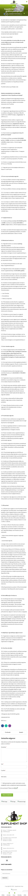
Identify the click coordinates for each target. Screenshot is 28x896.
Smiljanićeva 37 (10, 843)
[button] (7, 860)
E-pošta (3, 770)
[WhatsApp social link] (6, 725)
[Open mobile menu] (2, 2)
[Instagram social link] (4, 866)
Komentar (4, 747)
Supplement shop (9, 14)
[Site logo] (14, 2)
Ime (2, 764)
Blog (14, 6)
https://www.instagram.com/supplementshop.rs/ (13, 339)
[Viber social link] (9, 725)
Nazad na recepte (14, 732)
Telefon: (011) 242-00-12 (8, 848)
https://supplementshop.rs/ (7, 265)
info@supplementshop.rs (11, 490)
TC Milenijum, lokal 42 (11, 830)
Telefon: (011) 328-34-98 (8, 835)
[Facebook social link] (2, 725)
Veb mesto (3, 776)
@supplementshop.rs (6, 65)
